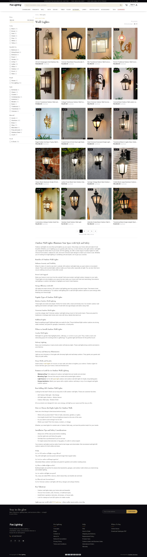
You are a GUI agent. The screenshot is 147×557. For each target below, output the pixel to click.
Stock (11, 139)
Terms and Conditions (60, 544)
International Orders (88, 544)
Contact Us (57, 533)
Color (11, 26)
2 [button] (84, 231)
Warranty (85, 546)
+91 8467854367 (17, 536)
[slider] (10, 22)
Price (11, 17)
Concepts (56, 528)
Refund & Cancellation (60, 539)
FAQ (83, 528)
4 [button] (91, 231)
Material (12, 115)
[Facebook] (11, 540)
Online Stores (115, 528)
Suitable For (13, 47)
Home (36, 14)
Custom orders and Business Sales (92, 541)
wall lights (47, 363)
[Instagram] (19, 540)
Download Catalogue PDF (118, 531)
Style (11, 87)
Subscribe (131, 511)
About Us (56, 536)
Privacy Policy (58, 541)
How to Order (86, 531)
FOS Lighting (56, 502)
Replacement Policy (88, 536)
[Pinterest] (15, 540)
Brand (11, 78)
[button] (95, 231)
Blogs (55, 531)
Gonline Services (132, 554)
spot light (56, 379)
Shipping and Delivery (88, 533)
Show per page (128, 24)
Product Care (86, 539)
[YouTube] (23, 540)
